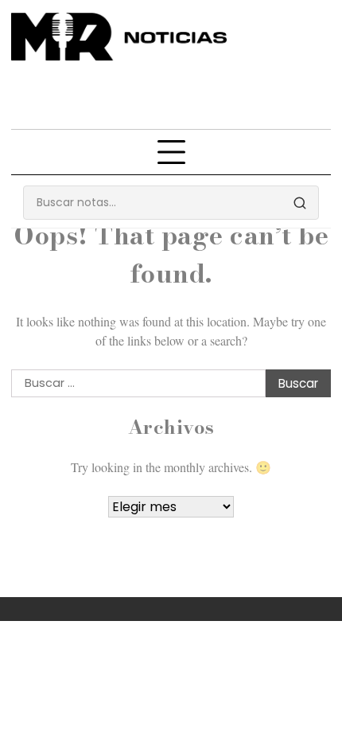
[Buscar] (300, 203)
